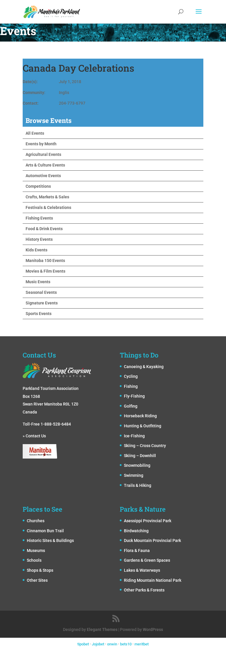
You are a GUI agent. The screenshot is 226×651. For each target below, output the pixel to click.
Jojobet (98, 644)
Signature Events (42, 303)
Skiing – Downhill (140, 455)
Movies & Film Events (45, 271)
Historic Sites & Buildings (50, 540)
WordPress (153, 629)
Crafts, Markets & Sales (47, 197)
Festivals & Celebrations (48, 207)
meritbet (141, 644)
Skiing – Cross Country (145, 445)
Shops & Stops (40, 570)
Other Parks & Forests (144, 590)
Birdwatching (136, 530)
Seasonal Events (41, 292)
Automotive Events (43, 175)
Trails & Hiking (137, 485)
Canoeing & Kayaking (144, 366)
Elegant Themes (102, 629)
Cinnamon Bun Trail (45, 530)
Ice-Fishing (134, 436)
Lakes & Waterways (142, 570)
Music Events (38, 281)
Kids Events (36, 250)
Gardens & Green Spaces (147, 560)
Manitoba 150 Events (45, 260)
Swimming (133, 475)
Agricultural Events (43, 154)
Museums (36, 550)
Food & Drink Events (44, 228)
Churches (35, 520)
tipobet (83, 644)
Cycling (131, 376)
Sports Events (38, 313)
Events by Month (41, 143)
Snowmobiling (137, 465)
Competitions (38, 186)
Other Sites (37, 580)
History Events (39, 239)
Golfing (130, 406)
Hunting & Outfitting (142, 425)
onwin (112, 644)
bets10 (126, 644)
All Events (35, 133)
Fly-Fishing (134, 396)
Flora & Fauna (137, 550)
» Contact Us (34, 436)
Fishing (131, 386)
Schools (34, 560)
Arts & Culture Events (45, 165)
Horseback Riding (140, 415)
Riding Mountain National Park (152, 580)
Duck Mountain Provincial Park (152, 540)
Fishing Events (39, 218)
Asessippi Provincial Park (147, 520)
